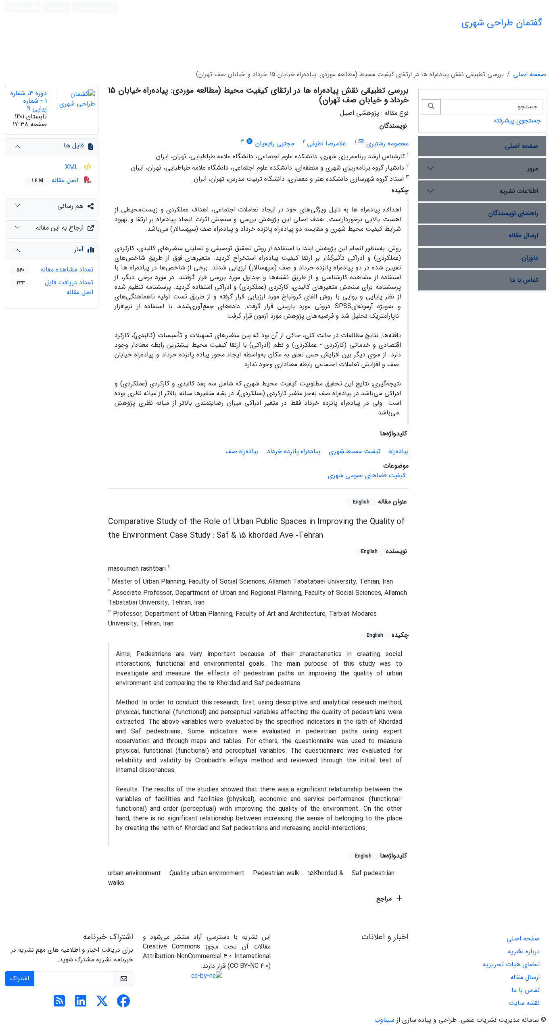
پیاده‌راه (399, 451)
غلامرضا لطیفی (326, 144)
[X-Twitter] (102, 1004)
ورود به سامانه (94, 7)
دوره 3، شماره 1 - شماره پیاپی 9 (28, 101)
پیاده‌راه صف (242, 451)
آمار (78, 249)
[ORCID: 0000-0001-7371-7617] (249, 141)
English (20, 7)
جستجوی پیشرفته (517, 121)
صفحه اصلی (529, 74)
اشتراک (19, 978)
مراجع (385, 899)
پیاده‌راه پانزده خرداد (293, 451)
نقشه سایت (524, 1003)
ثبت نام (58, 7)
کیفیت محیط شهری (355, 451)
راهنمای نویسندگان (513, 213)
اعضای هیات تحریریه (511, 964)
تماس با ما (524, 280)
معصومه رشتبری (387, 144)
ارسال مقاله (523, 235)
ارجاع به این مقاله (59, 228)
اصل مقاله (56, 180)
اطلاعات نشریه (518, 191)
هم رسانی (70, 206)
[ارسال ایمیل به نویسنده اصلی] (361, 141)
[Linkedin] (80, 1004)
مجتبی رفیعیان (274, 144)
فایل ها (73, 146)
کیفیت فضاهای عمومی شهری (366, 475)
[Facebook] (123, 1004)
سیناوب (384, 1020)
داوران (530, 258)
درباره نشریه (524, 951)
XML (72, 167)
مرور (532, 169)
